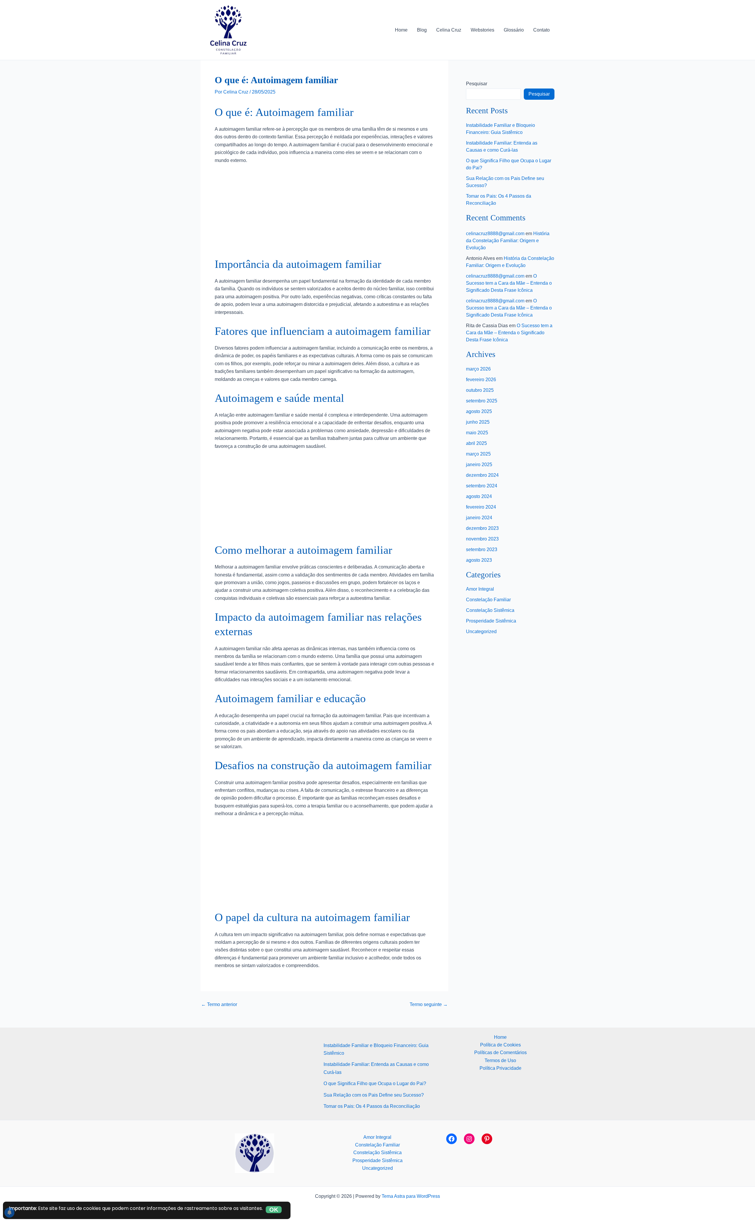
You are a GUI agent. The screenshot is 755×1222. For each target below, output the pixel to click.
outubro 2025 (480, 390)
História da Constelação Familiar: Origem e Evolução (507, 240)
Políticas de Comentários (500, 1052)
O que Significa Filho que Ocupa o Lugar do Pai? (375, 1083)
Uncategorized (481, 631)
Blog (422, 29)
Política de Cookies (500, 1044)
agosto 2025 (479, 411)
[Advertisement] (324, 213)
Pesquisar (476, 83)
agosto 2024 (479, 496)
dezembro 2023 (482, 528)
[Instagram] (469, 1138)
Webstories (482, 29)
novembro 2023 (482, 538)
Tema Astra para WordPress (411, 1196)
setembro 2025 (481, 400)
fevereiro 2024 (481, 507)
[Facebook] (451, 1138)
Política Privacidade (500, 1068)
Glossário (514, 29)
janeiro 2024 (479, 517)
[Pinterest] (487, 1138)
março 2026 (478, 368)
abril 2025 (476, 443)
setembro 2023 (481, 549)
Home (401, 29)
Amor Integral (480, 589)
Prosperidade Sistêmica (491, 620)
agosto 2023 (479, 560)
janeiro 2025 (479, 464)
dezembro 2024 (482, 475)
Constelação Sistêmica (490, 610)
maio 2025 (477, 432)
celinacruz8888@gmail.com (495, 233)
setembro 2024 (481, 485)
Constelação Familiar (488, 599)
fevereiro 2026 (481, 379)
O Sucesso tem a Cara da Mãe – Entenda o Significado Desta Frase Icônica (509, 283)
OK (273, 1209)
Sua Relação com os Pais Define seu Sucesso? (374, 1094)
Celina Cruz (448, 29)
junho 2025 (478, 422)
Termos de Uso (500, 1060)
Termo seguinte (429, 1004)
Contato (541, 29)
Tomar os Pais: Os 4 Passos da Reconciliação (372, 1106)
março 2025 (478, 453)
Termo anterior (219, 1004)
